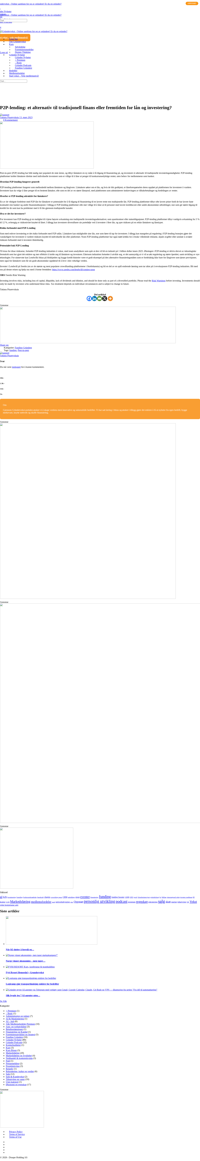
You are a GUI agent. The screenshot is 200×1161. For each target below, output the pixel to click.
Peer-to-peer (23, 350)
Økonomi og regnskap (16, 1084)
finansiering (94, 897)
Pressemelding (12, 1063)
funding (13, 350)
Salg (8, 1074)
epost (77, 897)
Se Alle (3, 1001)
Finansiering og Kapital (17, 1032)
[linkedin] (7, 1144)
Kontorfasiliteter (13, 1045)
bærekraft (40, 897)
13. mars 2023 (26, 117)
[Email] (99, 298)
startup (174, 902)
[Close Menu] (1, 34)
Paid (8, 1061)
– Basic (9, 1013)
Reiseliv (9, 1069)
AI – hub (10, 1021)
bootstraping (11, 897)
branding (20, 897)
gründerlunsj (154, 897)
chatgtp (47, 897)
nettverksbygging (63, 902)
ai (1, 897)
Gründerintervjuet (144, 897)
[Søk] (1, 50)
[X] (104, 298)
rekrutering (153, 902)
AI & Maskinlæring (15, 1018)
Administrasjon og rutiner (17, 1016)
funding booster (117, 897)
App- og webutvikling (16, 1026)
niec (71, 902)
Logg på (4, 52)
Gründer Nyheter (14, 1040)
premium (131, 902)
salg (161, 901)
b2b (5, 897)
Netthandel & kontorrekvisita (19, 1058)
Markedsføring (20, 901)
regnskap (142, 901)
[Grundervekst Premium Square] (88, 598)
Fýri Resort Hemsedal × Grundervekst (25, 972)
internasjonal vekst (173, 897)
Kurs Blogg (11, 1050)
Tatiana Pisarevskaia (9, 117)
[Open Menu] (1, 12)
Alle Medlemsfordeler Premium (20, 1024)
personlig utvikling (99, 901)
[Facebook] (89, 298)
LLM (8, 902)
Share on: (4, 345)
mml (53, 902)
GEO (131, 897)
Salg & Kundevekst (15, 1076)
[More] (110, 298)
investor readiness (186, 897)
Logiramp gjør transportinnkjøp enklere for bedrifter (32, 984)
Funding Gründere (23, 347)
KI (194, 897)
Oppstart (78, 901)
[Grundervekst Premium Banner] (88, 342)
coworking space (56, 897)
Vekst (193, 901)
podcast (121, 901)
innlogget (16, 367)
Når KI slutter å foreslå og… (20, 949)
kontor (2, 902)
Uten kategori (12, 1082)
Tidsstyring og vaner (15, 1079)
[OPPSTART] (103, 978)
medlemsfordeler (41, 901)
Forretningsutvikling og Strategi (20, 1034)
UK (188, 902)
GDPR (127, 897)
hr (160, 897)
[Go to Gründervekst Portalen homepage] (30, 4)
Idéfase (164, 897)
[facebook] (7, 1142)
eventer (85, 897)
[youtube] (7, 1150)
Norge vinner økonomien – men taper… (25, 961)
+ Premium (11, 1011)
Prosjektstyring (13, 1066)
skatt (168, 901)
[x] (7, 1152)
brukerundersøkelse (30, 897)
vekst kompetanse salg (9, 905)
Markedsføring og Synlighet (19, 1055)
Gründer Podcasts (14, 1042)
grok (135, 897)
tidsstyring (181, 902)
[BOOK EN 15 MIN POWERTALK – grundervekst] (36, 888)
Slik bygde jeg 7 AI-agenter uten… (23, 995)
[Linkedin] (94, 298)
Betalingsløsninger (14, 1029)
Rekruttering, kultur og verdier (20, 1071)
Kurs (8, 1047)
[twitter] (7, 1147)
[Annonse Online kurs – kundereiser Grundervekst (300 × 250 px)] (22, 1126)
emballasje (71, 897)
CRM (65, 897)
